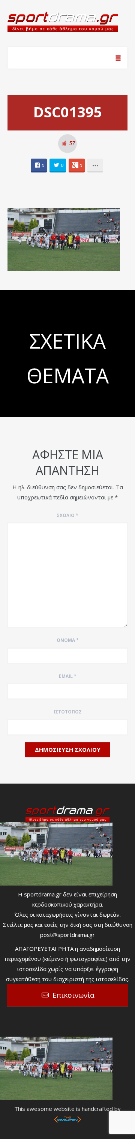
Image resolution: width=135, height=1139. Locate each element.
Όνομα (68, 640)
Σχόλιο (67, 515)
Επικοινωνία (73, 995)
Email (67, 676)
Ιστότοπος (68, 712)
